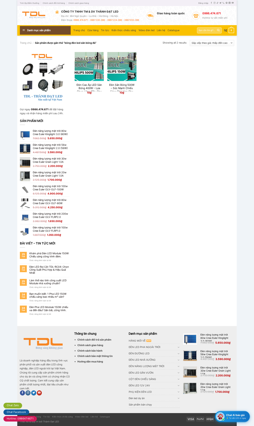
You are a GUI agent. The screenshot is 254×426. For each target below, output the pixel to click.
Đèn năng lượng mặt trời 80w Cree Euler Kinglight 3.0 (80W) (214, 337)
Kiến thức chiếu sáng (124, 30)
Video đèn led (147, 30)
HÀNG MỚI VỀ (137, 340)
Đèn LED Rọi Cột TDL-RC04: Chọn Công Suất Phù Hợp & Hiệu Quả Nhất (49, 269)
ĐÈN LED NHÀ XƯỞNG (142, 359)
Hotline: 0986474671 (20, 418)
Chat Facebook (16, 412)
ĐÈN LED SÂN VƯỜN (141, 372)
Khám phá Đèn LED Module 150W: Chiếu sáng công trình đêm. (49, 255)
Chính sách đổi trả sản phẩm (94, 339)
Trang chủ (79, 30)
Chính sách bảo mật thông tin (95, 356)
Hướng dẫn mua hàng (90, 361)
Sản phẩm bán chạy (140, 404)
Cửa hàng (92, 30)
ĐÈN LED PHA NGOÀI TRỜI (144, 347)
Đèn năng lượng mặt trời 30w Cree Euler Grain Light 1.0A (215, 370)
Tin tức (105, 30)
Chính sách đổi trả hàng (54, 3)
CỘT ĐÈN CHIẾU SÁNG (142, 379)
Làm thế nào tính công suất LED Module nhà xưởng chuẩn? (48, 282)
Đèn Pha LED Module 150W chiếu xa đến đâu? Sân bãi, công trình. (48, 308)
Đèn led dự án (137, 398)
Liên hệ (161, 30)
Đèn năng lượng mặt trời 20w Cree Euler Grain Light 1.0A (215, 387)
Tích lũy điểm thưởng (29, 3)
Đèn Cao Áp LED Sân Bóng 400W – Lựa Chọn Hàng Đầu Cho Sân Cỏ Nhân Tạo (89, 90)
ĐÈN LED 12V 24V (139, 385)
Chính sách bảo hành (89, 350)
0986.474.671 (40, 109)
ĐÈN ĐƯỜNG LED (139, 353)
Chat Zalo (13, 405)
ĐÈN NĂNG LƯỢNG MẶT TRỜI (146, 366)
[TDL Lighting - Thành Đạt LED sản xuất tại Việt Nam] (35, 16)
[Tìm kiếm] (218, 30)
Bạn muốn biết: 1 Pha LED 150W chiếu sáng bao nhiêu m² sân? (48, 295)
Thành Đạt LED (51, 421)
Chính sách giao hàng (78, 3)
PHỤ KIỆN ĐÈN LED (140, 391)
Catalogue (174, 30)
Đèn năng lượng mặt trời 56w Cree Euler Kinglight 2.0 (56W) (214, 354)
